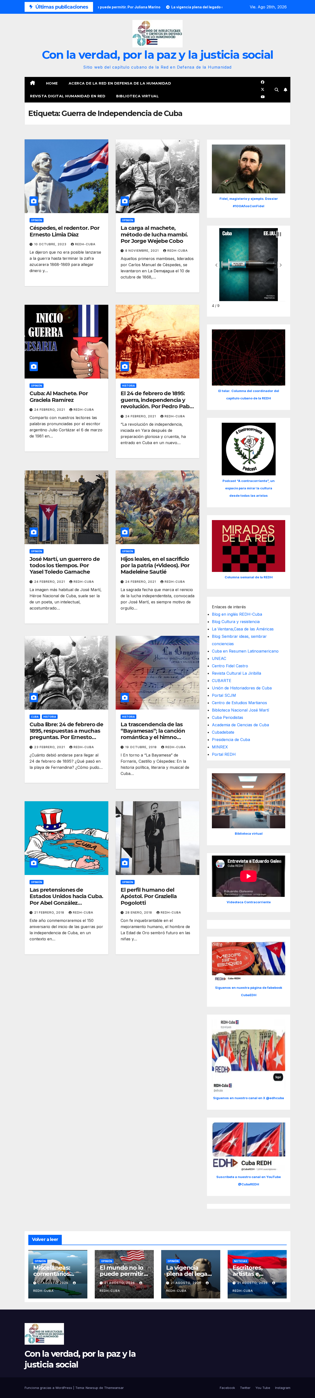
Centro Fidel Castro (230, 665)
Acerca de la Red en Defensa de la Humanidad (120, 83)
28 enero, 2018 (139, 912)
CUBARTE (221, 680)
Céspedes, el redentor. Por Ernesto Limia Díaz (64, 231)
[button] (277, 89)
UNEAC (219, 658)
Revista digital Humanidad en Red (67, 96)
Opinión (36, 220)
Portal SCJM (224, 695)
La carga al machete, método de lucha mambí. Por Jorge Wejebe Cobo (154, 234)
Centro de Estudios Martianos (239, 702)
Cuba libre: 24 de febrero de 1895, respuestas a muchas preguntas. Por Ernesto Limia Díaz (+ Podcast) (66, 734)
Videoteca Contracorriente (249, 902)
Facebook (227, 1388)
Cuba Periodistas (227, 717)
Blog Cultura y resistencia (236, 621)
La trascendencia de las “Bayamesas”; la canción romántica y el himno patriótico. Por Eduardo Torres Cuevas (153, 737)
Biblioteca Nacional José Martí (240, 710)
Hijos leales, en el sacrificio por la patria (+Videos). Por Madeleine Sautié (155, 565)
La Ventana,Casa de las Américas (243, 628)
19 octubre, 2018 (141, 747)
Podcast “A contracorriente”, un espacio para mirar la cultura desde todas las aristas (248, 488)
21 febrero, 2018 (49, 912)
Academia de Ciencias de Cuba (240, 724)
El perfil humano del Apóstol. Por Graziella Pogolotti (149, 896)
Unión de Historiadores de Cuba (242, 687)
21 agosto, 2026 (53, 1283)
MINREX (220, 746)
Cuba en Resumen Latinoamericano (245, 651)
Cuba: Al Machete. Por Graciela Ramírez (59, 396)
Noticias (240, 1261)
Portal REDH (224, 754)
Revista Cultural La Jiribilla (236, 673)
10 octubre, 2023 (50, 244)
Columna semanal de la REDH (249, 577)
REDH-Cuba (85, 244)
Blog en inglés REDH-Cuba (237, 614)
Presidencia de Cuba (231, 739)
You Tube (262, 1388)
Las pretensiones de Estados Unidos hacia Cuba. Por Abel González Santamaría (66, 900)
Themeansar (114, 1388)
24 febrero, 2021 (50, 409)
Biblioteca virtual (137, 96)
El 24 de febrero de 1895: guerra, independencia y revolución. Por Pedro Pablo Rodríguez (157, 403)
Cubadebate (223, 732)
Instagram (282, 1388)
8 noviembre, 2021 (142, 250)
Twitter (245, 1388)
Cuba (35, 716)
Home (52, 83)
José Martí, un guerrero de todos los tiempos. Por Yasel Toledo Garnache (64, 565)
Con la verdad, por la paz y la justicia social (157, 55)
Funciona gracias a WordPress (49, 1388)
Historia (128, 385)
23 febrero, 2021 (50, 747)
